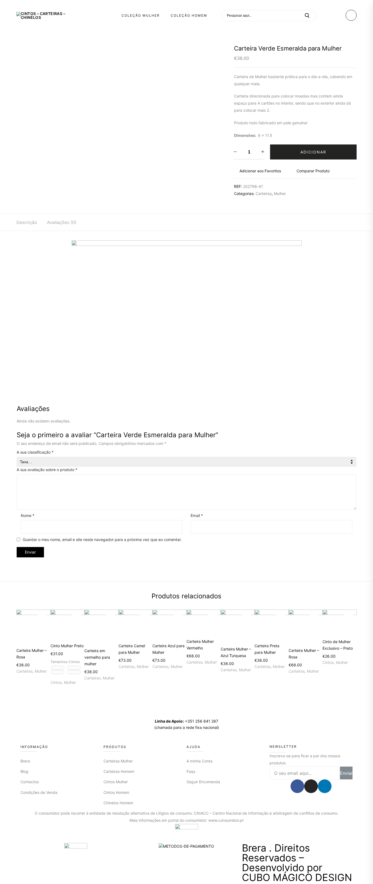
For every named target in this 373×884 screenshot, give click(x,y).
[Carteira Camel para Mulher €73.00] (136, 624)
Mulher (280, 193)
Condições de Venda (38, 792)
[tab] (26, 222)
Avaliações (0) (61, 222)
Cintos (56, 682)
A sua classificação (35, 452)
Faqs (191, 771)
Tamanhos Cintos (65, 662)
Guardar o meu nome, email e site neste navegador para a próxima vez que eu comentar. (102, 539)
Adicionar (313, 152)
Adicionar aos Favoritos (260, 170)
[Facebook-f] (297, 786)
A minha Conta (199, 761)
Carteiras (264, 193)
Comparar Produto (313, 170)
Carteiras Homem (118, 771)
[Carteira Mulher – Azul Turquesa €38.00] (238, 626)
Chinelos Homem (118, 802)
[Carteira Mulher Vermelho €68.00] (204, 622)
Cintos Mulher (115, 781)
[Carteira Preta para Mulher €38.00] (271, 624)
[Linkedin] (324, 786)
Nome (27, 515)
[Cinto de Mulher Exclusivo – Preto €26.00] (339, 622)
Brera (25, 761)
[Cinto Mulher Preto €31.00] (68, 624)
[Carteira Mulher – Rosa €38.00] (33, 626)
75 (57, 668)
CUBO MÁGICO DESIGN (297, 877)
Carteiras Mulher (118, 761)
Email (197, 515)
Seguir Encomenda (203, 781)
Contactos (29, 781)
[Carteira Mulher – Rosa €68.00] (306, 626)
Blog (24, 771)
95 (57, 672)
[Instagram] (311, 786)
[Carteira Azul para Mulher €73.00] (169, 624)
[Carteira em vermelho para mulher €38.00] (101, 627)
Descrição (26, 222)
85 (74, 668)
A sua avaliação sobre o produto (47, 469)
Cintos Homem (116, 792)
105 (74, 672)
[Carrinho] (351, 15)
